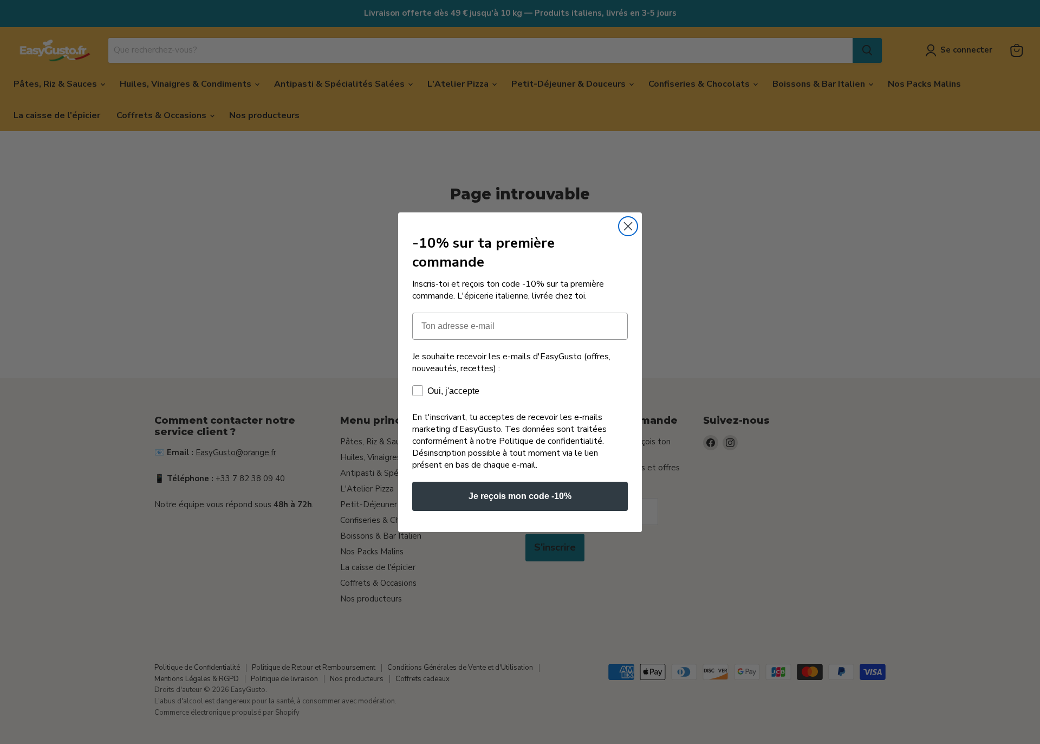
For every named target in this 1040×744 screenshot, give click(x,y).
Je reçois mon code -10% (520, 496)
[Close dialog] (628, 226)
